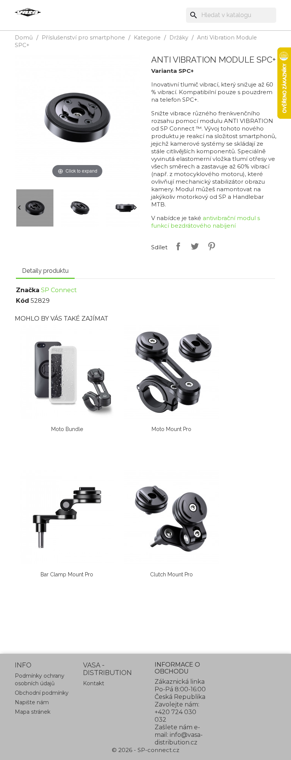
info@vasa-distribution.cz (179, 738)
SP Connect (59, 290)
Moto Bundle (67, 429)
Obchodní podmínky (42, 692)
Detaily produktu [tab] (45, 270)
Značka (27, 290)
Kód (22, 300)
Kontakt (93, 683)
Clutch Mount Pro (171, 574)
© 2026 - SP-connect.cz (145, 750)
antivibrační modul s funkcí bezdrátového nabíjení (205, 221)
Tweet (193, 246)
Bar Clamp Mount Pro (67, 574)
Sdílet (177, 246)
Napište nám (32, 702)
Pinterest (210, 246)
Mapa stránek (32, 711)
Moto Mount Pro (171, 429)
